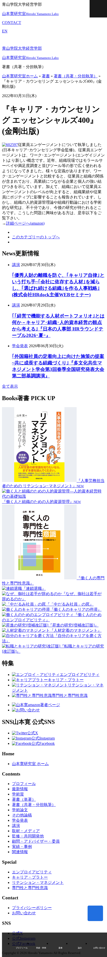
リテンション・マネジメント (38, 882)
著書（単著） (24, 799)
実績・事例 (22, 846)
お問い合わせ (24, 913)
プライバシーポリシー (32, 908)
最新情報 (20, 789)
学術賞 (18, 794)
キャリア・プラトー (30, 877)
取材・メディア (26, 831)
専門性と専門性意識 (30, 888)
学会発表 (20, 346)
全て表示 (10, 386)
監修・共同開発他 (28, 836)
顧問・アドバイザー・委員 (36, 841)
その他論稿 (22, 815)
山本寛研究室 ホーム (30, 764)
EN (4, 31)
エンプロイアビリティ (32, 872)
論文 (80, 948)
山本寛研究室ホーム (20, 76)
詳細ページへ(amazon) (25, 223)
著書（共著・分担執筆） (76, 76)
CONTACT (11, 22)
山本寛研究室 (30, 13)
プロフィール (24, 784)
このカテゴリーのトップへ (36, 237)
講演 (16, 265)
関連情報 (20, 852)
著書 (46, 76)
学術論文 (20, 810)
